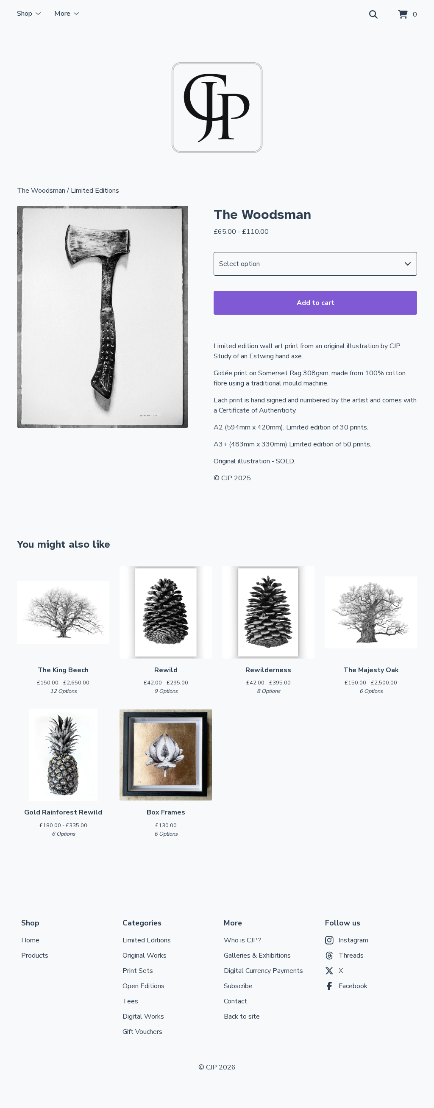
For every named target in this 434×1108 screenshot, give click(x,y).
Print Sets (137, 970)
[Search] (373, 15)
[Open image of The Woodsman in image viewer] (102, 317)
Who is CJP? (242, 940)
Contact (235, 1001)
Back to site (242, 1016)
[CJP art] (217, 107)
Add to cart (315, 302)
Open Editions (143, 986)
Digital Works (143, 1016)
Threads (351, 955)
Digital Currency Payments (263, 970)
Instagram (353, 940)
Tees (130, 1001)
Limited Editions (95, 190)
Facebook (353, 986)
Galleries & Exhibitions (257, 955)
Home (30, 940)
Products (34, 955)
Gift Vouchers (142, 1031)
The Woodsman (41, 190)
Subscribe (238, 986)
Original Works (144, 955)
